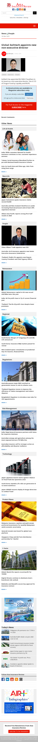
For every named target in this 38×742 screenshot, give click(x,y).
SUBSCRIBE (17, 107)
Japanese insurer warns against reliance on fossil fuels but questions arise (18, 479)
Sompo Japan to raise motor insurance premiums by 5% (21, 652)
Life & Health (7, 129)
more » (3, 172)
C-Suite (5, 548)
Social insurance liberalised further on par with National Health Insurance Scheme (17, 161)
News (3, 33)
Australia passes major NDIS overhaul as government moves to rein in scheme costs (17, 384)
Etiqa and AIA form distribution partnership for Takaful (16, 538)
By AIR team (10, 53)
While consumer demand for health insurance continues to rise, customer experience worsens (19, 154)
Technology (7, 454)
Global (4, 74)
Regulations (7, 360)
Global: (5, 44)
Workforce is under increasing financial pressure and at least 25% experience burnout (18, 208)
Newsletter (20, 17)
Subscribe (12, 17)
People (11, 33)
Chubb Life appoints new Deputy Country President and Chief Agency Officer (17, 258)
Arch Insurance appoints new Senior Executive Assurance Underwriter (18, 252)
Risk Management (9, 408)
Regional (6, 314)
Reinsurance (7, 269)
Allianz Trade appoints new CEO (15, 247)
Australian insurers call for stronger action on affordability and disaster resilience (17, 445)
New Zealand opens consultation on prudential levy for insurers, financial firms (18, 351)
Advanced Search (19, 15)
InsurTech (10, 74)
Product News (8, 499)
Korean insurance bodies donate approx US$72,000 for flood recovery (22, 645)
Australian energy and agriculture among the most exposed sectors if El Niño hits (17, 439)
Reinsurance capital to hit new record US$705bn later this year (17, 293)
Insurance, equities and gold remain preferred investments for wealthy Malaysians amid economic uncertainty (18, 525)
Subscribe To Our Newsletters (19, 731)
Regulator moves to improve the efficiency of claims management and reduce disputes (18, 391)
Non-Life (6, 176)
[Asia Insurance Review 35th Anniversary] (19, 5)
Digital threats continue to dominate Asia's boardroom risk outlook (16, 579)
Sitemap (26, 17)
